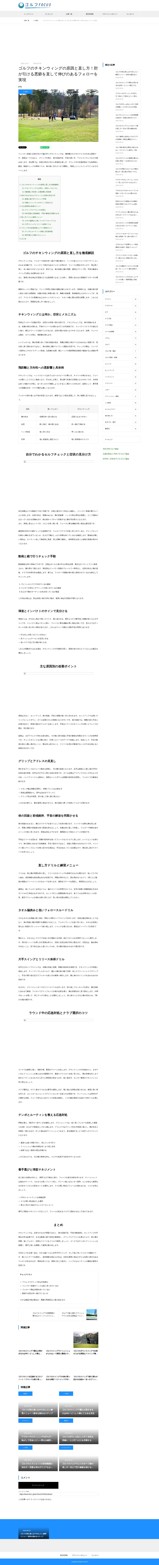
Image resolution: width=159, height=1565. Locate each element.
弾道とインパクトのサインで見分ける (37, 203)
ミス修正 (25, 91)
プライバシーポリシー (110, 14)
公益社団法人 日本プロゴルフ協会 (116, 454)
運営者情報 (89, 14)
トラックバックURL (23, 1491)
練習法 (25, 1393)
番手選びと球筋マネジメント (34, 235)
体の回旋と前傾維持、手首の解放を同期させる (40, 213)
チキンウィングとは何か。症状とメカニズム (40, 188)
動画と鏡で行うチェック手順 (34, 199)
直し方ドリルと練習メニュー (31, 217)
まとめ (23, 239)
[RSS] (20, 1562)
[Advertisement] (79, 40)
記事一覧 (69, 14)
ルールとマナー (66, 1447)
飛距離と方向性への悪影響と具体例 (36, 192)
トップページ (28, 14)
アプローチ (25, 1420)
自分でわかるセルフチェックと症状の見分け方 (37, 195)
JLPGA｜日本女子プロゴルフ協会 (116, 459)
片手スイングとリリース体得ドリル (36, 224)
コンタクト (130, 14)
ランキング (49, 14)
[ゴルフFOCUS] (34, 5)
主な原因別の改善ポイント (30, 206)
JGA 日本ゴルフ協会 (111, 449)
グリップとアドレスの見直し (34, 210)
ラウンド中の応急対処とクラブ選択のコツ (36, 228)
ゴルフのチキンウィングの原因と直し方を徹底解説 (39, 184)
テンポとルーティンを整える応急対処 (37, 231)
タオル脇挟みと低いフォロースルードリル (39, 221)
